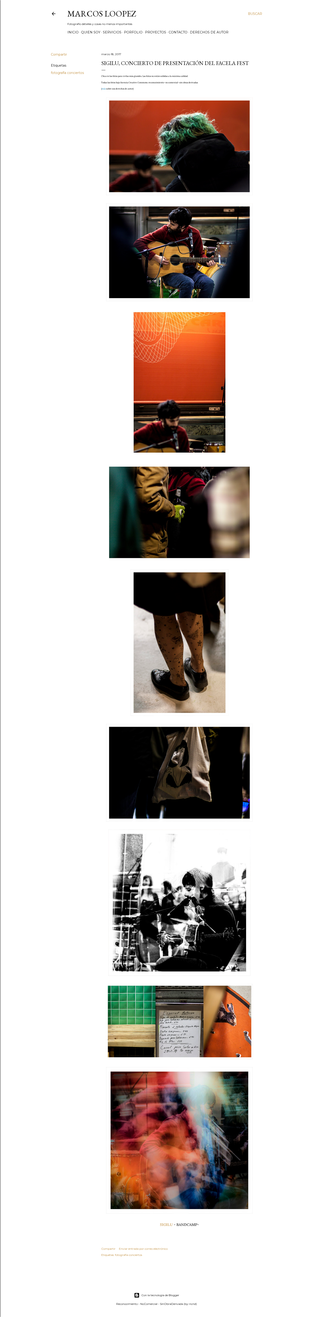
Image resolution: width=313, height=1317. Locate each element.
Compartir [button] (59, 54)
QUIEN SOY (90, 32)
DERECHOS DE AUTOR (209, 32)
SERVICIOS (112, 32)
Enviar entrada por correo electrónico (143, 1248)
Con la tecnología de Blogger (160, 1295)
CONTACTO (178, 32)
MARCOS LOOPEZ (101, 13)
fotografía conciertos (67, 73)
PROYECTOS (155, 32)
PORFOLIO (133, 32)
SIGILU (166, 1224)
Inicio (73, 32)
